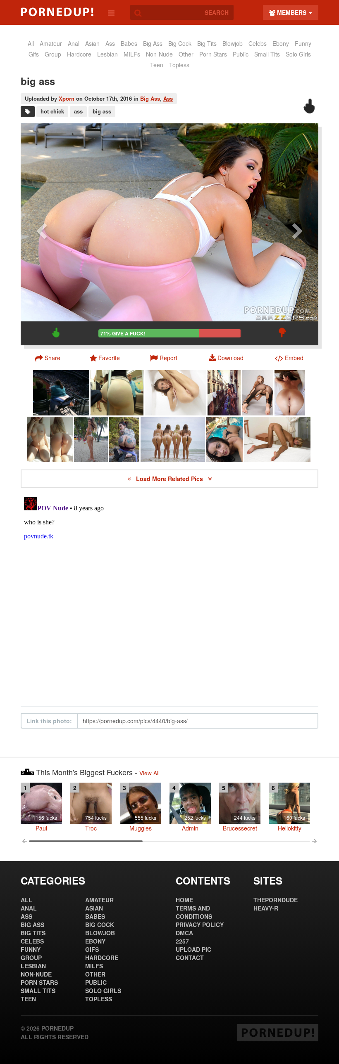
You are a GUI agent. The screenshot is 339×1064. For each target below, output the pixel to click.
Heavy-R (265, 908)
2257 (182, 941)
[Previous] (41, 234)
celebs (257, 43)
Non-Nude (159, 54)
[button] (164, 357)
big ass (102, 111)
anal (73, 43)
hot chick (52, 111)
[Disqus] (169, 597)
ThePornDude (275, 900)
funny (303, 43)
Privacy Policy (200, 924)
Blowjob (232, 43)
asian (92, 43)
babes (129, 43)
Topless (179, 65)
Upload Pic (193, 949)
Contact (190, 957)
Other (186, 54)
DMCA (184, 933)
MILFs (132, 54)
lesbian (107, 54)
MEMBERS (291, 12)
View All (149, 773)
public (240, 54)
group (53, 54)
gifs (34, 54)
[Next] (297, 234)
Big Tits (207, 43)
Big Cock (179, 43)
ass (110, 43)
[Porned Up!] (57, 12)
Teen (156, 65)
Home (184, 900)
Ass (168, 98)
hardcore (79, 54)
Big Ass (152, 43)
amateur (51, 43)
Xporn (66, 98)
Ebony (280, 43)
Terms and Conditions (194, 912)
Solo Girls (298, 54)
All (31, 43)
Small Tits (267, 54)
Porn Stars (213, 54)
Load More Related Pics (170, 478)
